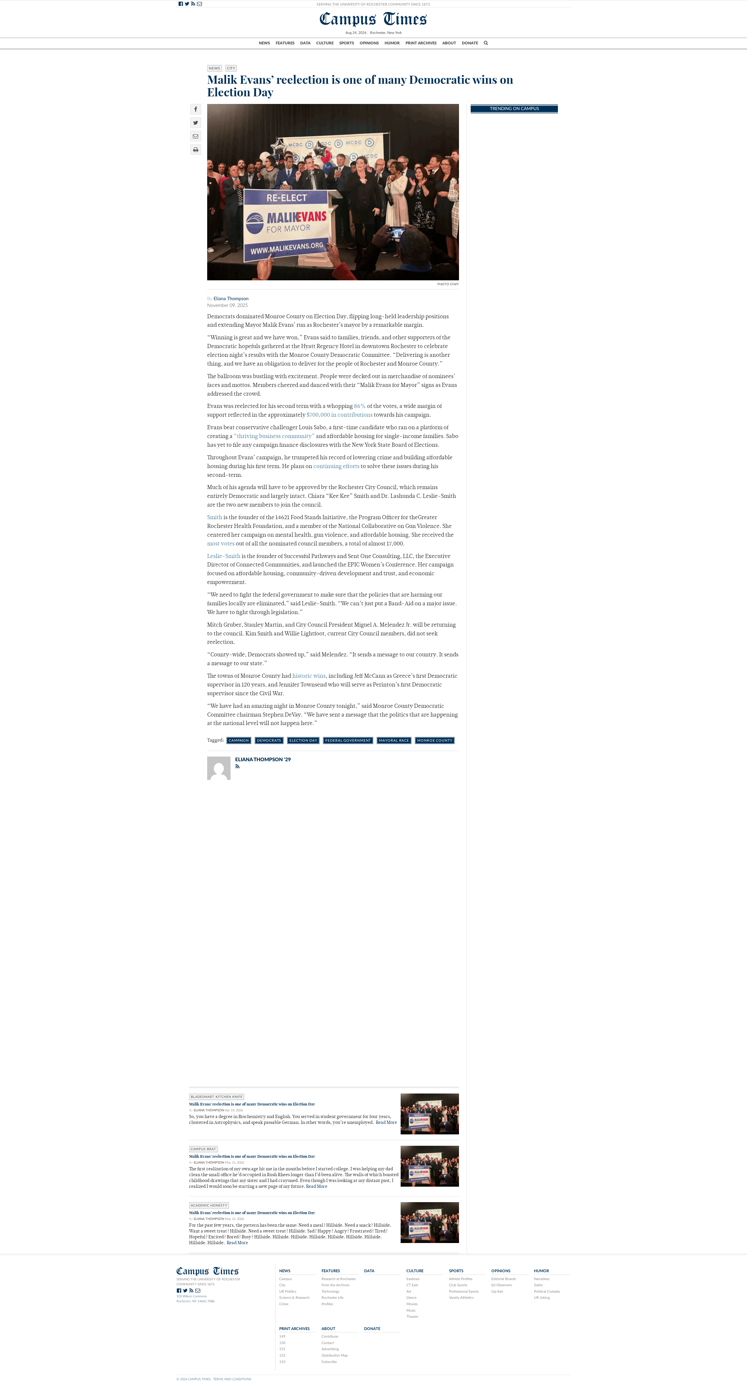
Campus (285, 1279)
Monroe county (434, 740)
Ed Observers (501, 1285)
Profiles (327, 1304)
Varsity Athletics (461, 1297)
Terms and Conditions (232, 1379)
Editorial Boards (503, 1279)
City (231, 68)
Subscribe (329, 1362)
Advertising (330, 1349)
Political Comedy (547, 1291)
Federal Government (348, 740)
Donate (470, 43)
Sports (346, 43)
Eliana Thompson (231, 298)
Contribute (330, 1336)
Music (411, 1310)
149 (282, 1336)
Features (285, 43)
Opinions (369, 43)
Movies (412, 1304)
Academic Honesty (209, 1205)
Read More (386, 1123)
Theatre (412, 1316)
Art (408, 1291)
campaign (239, 740)
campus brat (203, 1149)
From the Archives (335, 1285)
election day (303, 740)
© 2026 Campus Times (194, 1379)
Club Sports (458, 1285)
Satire (538, 1285)
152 (282, 1355)
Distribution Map (335, 1355)
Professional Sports (464, 1291)
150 (282, 1343)
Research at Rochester (339, 1279)
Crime (283, 1304)
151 (282, 1349)
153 (282, 1362)
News (264, 43)
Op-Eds (497, 1291)
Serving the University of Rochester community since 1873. (208, 1282)
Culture (325, 43)
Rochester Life (332, 1297)
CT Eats (412, 1285)
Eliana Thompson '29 (263, 759)
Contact (328, 1343)
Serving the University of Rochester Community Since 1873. (374, 4)
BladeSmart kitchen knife (216, 1096)
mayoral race (394, 740)
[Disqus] (324, 860)
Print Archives (421, 43)
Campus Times (373, 19)
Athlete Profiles (460, 1279)
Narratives (541, 1279)
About (449, 43)
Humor (392, 43)
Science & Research (294, 1297)
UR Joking (542, 1297)
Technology (330, 1291)
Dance (411, 1297)
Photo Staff (448, 284)
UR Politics (287, 1291)
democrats (269, 740)
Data (305, 43)
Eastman (413, 1279)
